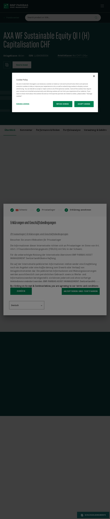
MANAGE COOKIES (22, 104)
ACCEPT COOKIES (84, 104)
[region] (55, 92)
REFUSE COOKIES (62, 104)
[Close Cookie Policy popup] (94, 76)
